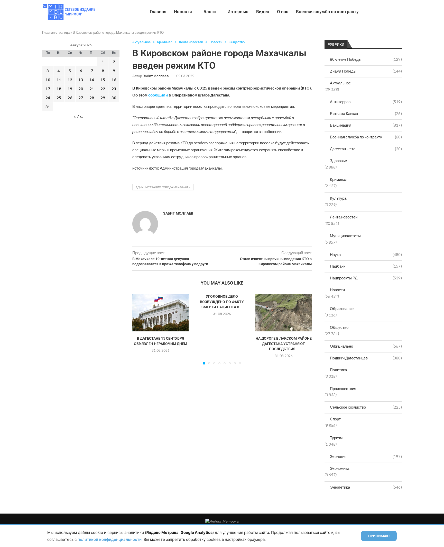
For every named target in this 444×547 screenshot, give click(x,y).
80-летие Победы (366, 59)
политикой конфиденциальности (110, 539)
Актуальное (340, 83)
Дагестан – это (366, 148)
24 (47, 97)
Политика (338, 369)
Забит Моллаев (156, 76)
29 (102, 97)
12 (70, 79)
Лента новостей (343, 217)
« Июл (79, 116)
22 (102, 88)
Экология (366, 456)
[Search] (399, 11)
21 (91, 88)
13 (80, 79)
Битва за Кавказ (366, 113)
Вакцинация (366, 125)
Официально (366, 346)
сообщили (158, 95)
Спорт (335, 419)
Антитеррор (366, 101)
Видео (262, 11)
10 (47, 79)
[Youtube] (375, 11)
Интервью (237, 11)
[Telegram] (386, 11)
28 (91, 97)
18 (59, 88)
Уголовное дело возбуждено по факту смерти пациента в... (222, 301)
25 (59, 97)
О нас (282, 11)
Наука (366, 254)
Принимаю (379, 536)
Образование (342, 308)
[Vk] (380, 11)
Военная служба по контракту (327, 11)
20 (80, 88)
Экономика (339, 468)
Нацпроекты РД (366, 278)
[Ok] (391, 11)
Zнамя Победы (366, 71)
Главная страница (56, 32)
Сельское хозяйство (366, 407)
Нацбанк (366, 266)
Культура (338, 198)
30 (114, 97)
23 (114, 88)
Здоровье (338, 160)
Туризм (336, 437)
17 (47, 88)
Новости (183, 11)
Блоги (209, 11)
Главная (158, 11)
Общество (339, 327)
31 (47, 106)
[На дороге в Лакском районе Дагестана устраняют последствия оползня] (283, 312)
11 (59, 79)
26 (70, 97)
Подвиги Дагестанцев (366, 358)
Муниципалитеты (345, 235)
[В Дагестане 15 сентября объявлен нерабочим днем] (160, 312)
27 (80, 97)
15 (102, 79)
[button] (139, 329)
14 (91, 79)
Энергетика (366, 487)
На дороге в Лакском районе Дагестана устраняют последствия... (283, 344)
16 (114, 79)
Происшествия (343, 388)
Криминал (338, 179)
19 (70, 88)
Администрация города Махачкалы (163, 187)
